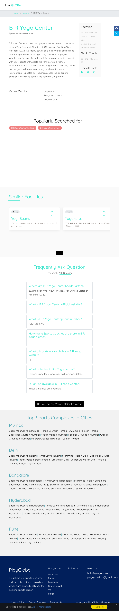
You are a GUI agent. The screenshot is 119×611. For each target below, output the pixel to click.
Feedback (53, 582)
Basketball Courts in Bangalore (25, 484)
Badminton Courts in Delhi (23, 455)
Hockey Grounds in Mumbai (46, 438)
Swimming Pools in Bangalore (90, 480)
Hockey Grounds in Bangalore (58, 488)
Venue (26, 13)
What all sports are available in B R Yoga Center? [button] (55, 353)
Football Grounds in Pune (55, 538)
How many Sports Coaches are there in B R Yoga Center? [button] (57, 335)
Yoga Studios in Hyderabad (60, 509)
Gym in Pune (34, 542)
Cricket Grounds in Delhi (83, 459)
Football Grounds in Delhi (55, 459)
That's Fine (99, 606)
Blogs (51, 593)
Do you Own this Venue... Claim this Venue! (59, 404)
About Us (52, 574)
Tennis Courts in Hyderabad (60, 505)
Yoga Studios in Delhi (29, 459)
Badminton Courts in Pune (23, 534)
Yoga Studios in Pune (29, 538)
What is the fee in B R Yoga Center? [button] (51, 369)
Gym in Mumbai (71, 438)
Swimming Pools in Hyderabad (93, 505)
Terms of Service (37, 602)
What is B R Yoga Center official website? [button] (55, 304)
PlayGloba (20, 570)
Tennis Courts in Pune (49, 534)
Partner (52, 578)
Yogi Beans (20, 218)
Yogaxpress (74, 218)
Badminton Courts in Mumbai (24, 430)
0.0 (51, 212)
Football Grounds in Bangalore (90, 484)
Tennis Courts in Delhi (49, 455)
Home (16, 13)
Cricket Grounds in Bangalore (24, 488)
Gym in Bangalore (85, 488)
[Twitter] (116, 33)
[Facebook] (116, 28)
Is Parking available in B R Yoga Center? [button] (54, 384)
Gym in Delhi (34, 463)
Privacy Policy (17, 602)
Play (13, 5)
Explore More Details (41, 606)
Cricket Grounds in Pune (83, 538)
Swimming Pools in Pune (75, 534)
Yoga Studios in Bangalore (58, 484)
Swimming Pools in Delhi (75, 455)
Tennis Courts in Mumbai (54, 430)
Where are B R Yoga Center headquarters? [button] (56, 286)
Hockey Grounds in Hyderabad (73, 513)
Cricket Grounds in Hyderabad (39, 513)
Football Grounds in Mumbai (83, 434)
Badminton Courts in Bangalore (26, 480)
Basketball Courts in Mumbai (24, 434)
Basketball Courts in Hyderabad (27, 509)
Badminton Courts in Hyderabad (26, 505)
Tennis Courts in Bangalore (58, 480)
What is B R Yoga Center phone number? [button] (55, 319)
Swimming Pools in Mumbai (83, 430)
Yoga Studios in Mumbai (54, 434)
